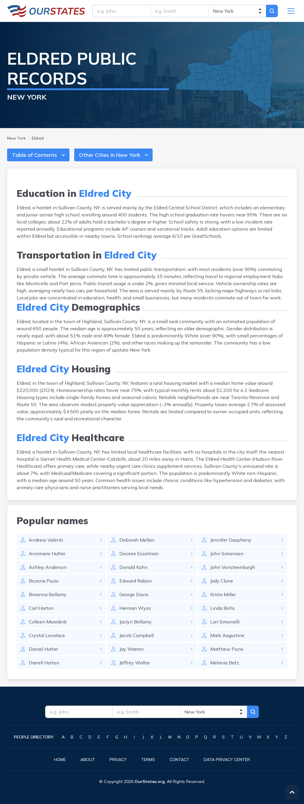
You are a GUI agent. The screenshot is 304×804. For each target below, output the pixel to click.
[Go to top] (292, 792)
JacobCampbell (136, 635)
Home (60, 759)
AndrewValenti (46, 540)
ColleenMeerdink (48, 622)
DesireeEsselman (139, 553)
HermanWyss (135, 608)
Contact (179, 759)
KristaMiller (223, 594)
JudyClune (221, 581)
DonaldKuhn (133, 567)
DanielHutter (43, 649)
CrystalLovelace (47, 635)
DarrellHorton (44, 663)
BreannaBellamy (47, 594)
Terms (148, 759)
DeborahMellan (136, 540)
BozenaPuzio (43, 581)
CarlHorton (41, 608)
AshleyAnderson (48, 567)
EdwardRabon (135, 581)
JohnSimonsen (226, 553)
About (87, 759)
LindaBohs (222, 608)
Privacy (118, 759)
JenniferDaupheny (230, 540)
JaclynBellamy (135, 622)
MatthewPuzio (226, 649)
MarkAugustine (227, 635)
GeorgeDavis (133, 594)
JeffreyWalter (134, 663)
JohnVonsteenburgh (232, 567)
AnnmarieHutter (47, 553)
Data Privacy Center (227, 759)
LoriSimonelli (225, 622)
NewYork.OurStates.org (46, 11)
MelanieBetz (224, 663)
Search (272, 11)
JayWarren (131, 649)
